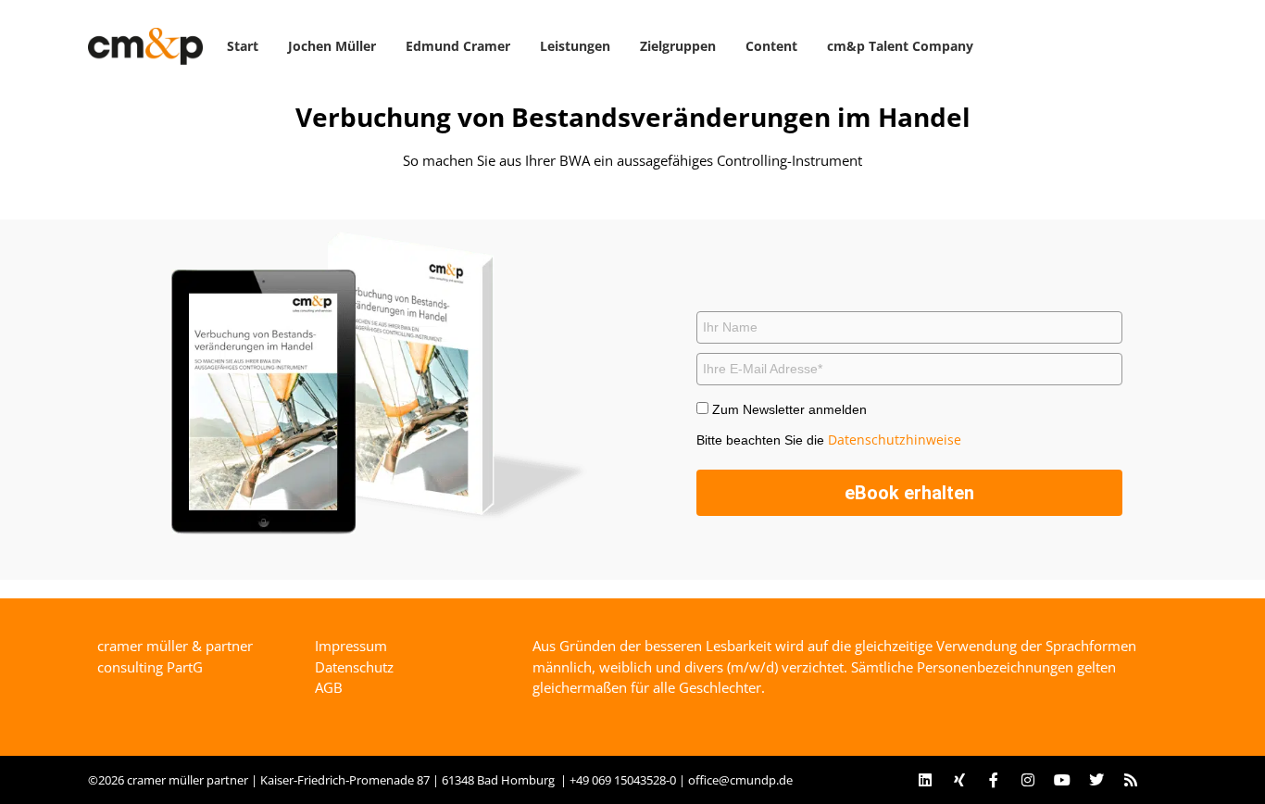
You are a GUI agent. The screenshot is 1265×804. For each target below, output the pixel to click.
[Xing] (959, 780)
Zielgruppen (678, 46)
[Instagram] (1028, 780)
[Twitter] (1096, 780)
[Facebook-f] (993, 780)
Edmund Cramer (458, 46)
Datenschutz (354, 667)
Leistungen (575, 46)
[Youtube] (1062, 780)
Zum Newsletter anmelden (789, 409)
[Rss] (1131, 780)
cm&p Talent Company (900, 46)
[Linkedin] (925, 780)
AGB (329, 687)
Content (771, 46)
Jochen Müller (332, 46)
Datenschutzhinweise (894, 439)
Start (242, 46)
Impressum (351, 645)
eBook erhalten (909, 493)
